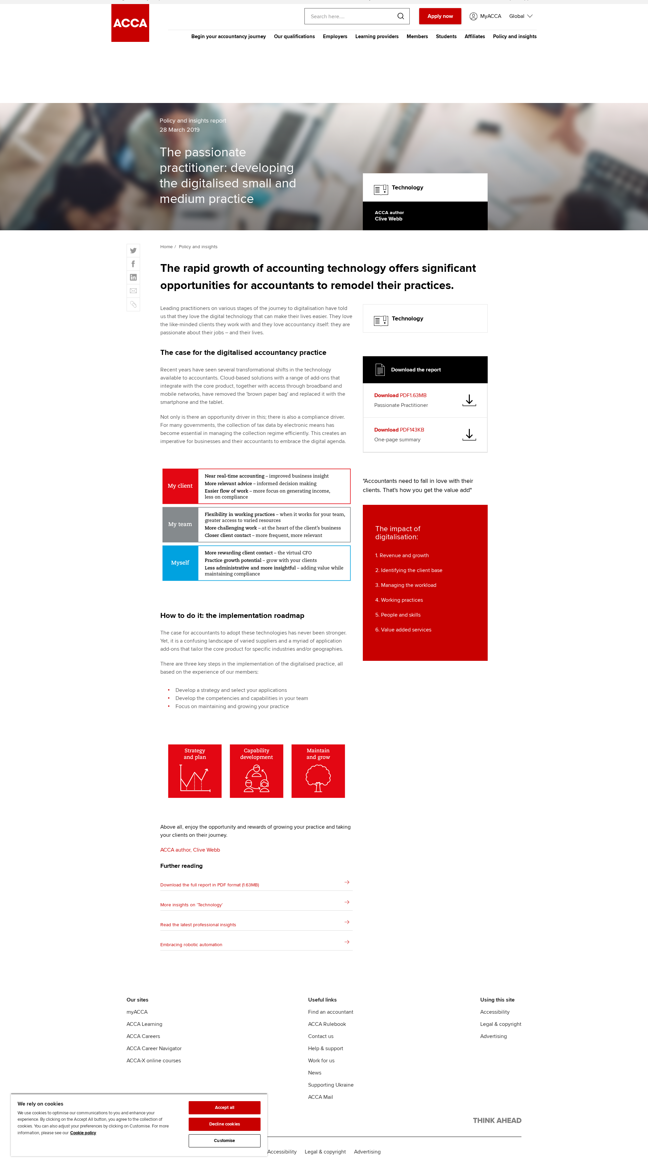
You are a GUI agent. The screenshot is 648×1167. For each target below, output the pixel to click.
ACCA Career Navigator (154, 1048)
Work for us (321, 1060)
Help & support (325, 1048)
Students (446, 36)
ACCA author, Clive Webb (190, 850)
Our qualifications (294, 36)
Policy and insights (515, 36)
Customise (224, 1140)
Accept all (224, 1107)
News (314, 1072)
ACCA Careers (143, 1036)
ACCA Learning (144, 1024)
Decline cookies (224, 1124)
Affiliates (475, 36)
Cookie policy (83, 1133)
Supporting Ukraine (331, 1085)
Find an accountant (330, 1012)
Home (166, 247)
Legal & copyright (500, 1024)
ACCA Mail (320, 1097)
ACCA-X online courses (154, 1060)
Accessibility (495, 1012)
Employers (335, 36)
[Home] (130, 40)
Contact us (320, 1036)
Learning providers (377, 36)
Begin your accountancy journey (228, 36)
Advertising (493, 1036)
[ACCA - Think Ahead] (497, 1121)
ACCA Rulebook (327, 1024)
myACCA (137, 1012)
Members (417, 36)
